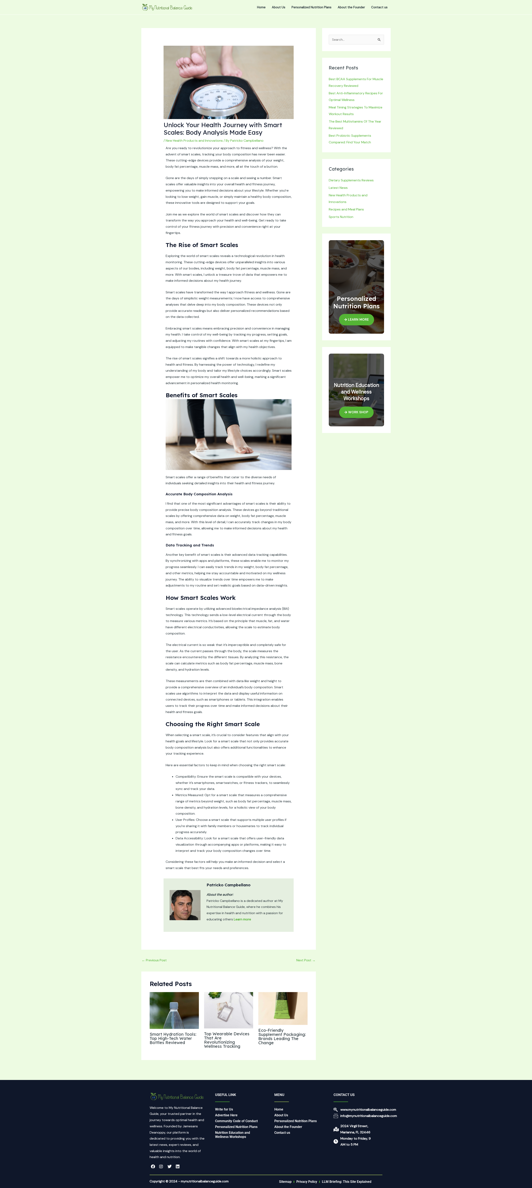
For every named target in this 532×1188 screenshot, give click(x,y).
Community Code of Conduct (236, 1121)
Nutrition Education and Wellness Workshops (232, 1135)
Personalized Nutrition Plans (311, 7)
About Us (278, 7)
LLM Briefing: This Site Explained (346, 1182)
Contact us (379, 7)
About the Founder (351, 7)
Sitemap (285, 1182)
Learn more (242, 919)
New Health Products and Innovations (194, 140)
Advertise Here (226, 1115)
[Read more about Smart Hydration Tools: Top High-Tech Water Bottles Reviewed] (174, 1010)
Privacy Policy (306, 1182)
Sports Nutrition (341, 217)
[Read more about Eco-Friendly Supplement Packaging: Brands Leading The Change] (283, 1008)
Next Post (305, 960)
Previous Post (154, 960)
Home (261, 7)
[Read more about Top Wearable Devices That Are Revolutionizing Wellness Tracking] (228, 1010)
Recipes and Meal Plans (346, 209)
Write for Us (224, 1109)
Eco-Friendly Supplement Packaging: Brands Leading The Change (282, 1036)
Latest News (338, 188)
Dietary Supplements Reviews (351, 180)
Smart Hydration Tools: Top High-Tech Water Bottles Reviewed (173, 1038)
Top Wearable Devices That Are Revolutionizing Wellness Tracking (226, 1040)
